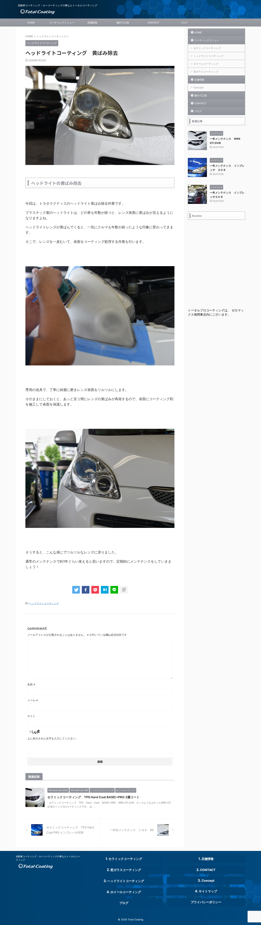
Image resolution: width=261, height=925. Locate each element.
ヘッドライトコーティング (44, 603)
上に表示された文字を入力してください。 (52, 738)
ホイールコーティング (206, 63)
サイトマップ (208, 891)
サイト (31, 716)
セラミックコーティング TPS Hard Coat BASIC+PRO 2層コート (93, 797)
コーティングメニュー (61, 22)
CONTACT (153, 22)
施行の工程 (123, 22)
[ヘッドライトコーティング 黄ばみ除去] (105, 590)
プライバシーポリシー (206, 902)
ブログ (184, 22)
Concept (199, 87)
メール (32, 700)
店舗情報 (92, 22)
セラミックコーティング (207, 48)
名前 (31, 684)
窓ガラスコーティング (206, 71)
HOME (31, 22)
